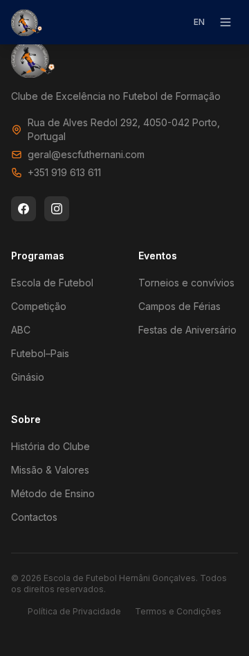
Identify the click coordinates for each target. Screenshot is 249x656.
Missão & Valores (50, 470)
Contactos (34, 517)
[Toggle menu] (225, 22)
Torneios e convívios (186, 282)
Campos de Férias (179, 306)
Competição (38, 306)
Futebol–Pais (40, 353)
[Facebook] (23, 208)
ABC (20, 330)
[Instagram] (56, 208)
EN (199, 22)
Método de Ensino (53, 493)
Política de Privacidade (74, 611)
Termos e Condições (178, 611)
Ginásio (27, 377)
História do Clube (50, 446)
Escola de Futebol (52, 282)
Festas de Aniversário (187, 330)
